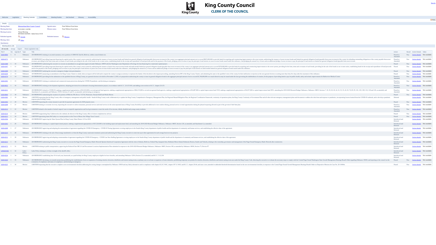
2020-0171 (4, 59)
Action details (416, 55)
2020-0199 (4, 71)
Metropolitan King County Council (29, 26)
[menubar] (20, 48)
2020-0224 (4, 155)
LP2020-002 (5, 151)
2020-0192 (4, 102)
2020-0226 (4, 160)
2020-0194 (4, 119)
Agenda (22, 37)
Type (24, 52)
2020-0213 (4, 142)
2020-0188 (4, 64)
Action (396, 52)
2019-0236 (4, 74)
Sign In (433, 3)
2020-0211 (4, 90)
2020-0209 (4, 128)
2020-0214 (4, 114)
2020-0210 (4, 133)
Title (33, 52)
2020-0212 (4, 137)
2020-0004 (4, 55)
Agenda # (18, 52)
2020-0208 (4, 104)
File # (2, 52)
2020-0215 (4, 116)
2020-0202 (4, 124)
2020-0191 (4, 81)
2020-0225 (4, 164)
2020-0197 (4, 66)
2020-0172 (4, 146)
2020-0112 (4, 109)
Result (408, 52)
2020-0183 (4, 97)
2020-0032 (4, 85)
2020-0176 (4, 76)
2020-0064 (4, 95)
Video (22, 40)
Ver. (12, 52)
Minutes (66, 37)
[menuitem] (5, 49)
